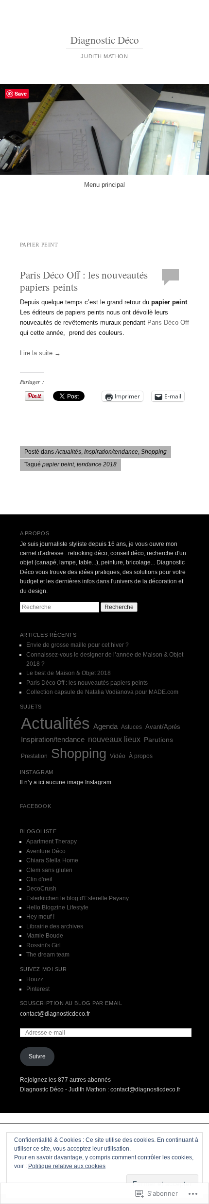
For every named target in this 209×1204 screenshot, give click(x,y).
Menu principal (104, 184)
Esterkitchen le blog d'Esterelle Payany (77, 898)
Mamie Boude (44, 935)
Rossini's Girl (43, 945)
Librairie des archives (54, 926)
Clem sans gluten (49, 870)
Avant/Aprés (162, 726)
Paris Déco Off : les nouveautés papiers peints (84, 280)
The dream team (48, 954)
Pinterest (38, 989)
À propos (141, 756)
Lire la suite (40, 353)
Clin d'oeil (39, 879)
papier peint (58, 464)
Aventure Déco (46, 851)
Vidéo (117, 756)
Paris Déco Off (168, 322)
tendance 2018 (97, 464)
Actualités (68, 451)
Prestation (34, 756)
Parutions (158, 739)
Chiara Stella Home (52, 860)
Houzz (34, 979)
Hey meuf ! (40, 916)
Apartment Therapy (51, 841)
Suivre (37, 1056)
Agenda (105, 726)
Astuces (131, 727)
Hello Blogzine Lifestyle (57, 907)
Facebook (35, 806)
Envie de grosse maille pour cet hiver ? (77, 645)
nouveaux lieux (114, 739)
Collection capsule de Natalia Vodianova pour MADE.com (102, 692)
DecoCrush (41, 888)
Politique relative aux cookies (66, 1166)
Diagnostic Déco (104, 40)
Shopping (154, 451)
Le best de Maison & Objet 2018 (68, 673)
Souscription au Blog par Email (71, 1003)
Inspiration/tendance (111, 451)
